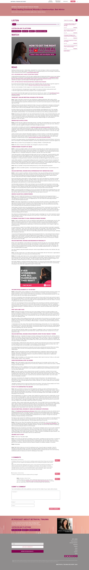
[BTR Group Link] (35, 286)
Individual (58, 1)
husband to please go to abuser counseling (40, 127)
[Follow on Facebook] (76, 556)
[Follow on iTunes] (65, 556)
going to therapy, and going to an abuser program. (40, 137)
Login (73, 1)
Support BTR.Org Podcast (27, 551)
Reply (57, 460)
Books (76, 550)
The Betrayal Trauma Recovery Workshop (25, 411)
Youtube (26, 31)
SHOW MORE (66, 50)
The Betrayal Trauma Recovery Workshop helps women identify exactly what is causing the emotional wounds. (35, 78)
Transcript (75, 27)
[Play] (14, 24)
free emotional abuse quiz (33, 72)
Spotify (32, 31)
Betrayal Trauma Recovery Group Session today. (39, 84)
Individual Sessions (73, 542)
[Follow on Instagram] (72, 556)
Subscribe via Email (41, 31)
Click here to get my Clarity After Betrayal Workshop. (37, 480)
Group (50, 1)
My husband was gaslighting (50, 423)
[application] (36, 24)
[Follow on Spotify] (67, 556)
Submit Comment (54, 508)
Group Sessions (74, 540)
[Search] (77, 2)
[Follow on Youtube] (70, 556)
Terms (76, 553)
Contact (75, 551)
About (76, 548)
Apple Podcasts (17, 31)
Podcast (65, 1)
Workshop (75, 544)
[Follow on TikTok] (74, 556)
